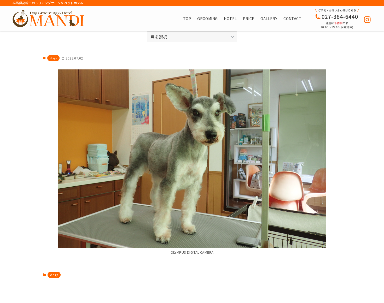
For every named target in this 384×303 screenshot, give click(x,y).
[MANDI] (48, 18)
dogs (53, 58)
